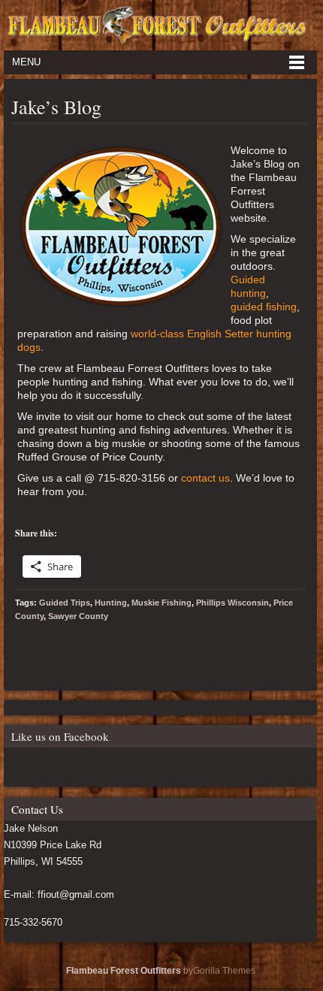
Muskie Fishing (161, 602)
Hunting (111, 602)
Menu (26, 62)
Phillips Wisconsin (232, 602)
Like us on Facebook (60, 736)
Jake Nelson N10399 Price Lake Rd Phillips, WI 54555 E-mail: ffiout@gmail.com (59, 861)
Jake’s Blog (56, 106)
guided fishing (264, 307)
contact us (205, 478)
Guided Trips (64, 602)
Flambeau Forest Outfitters (123, 970)
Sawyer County (78, 616)
